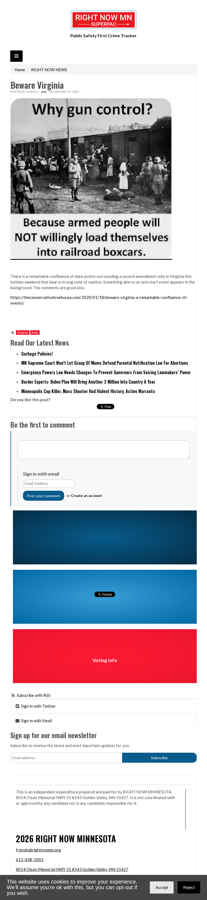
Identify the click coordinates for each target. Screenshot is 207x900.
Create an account (86, 495)
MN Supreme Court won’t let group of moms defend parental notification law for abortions (104, 363)
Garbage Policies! (37, 353)
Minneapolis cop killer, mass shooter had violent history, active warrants (88, 391)
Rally (35, 332)
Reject (189, 887)
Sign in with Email (36, 720)
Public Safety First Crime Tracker (103, 35)
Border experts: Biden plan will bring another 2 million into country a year (88, 382)
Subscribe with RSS (33, 695)
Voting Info (104, 660)
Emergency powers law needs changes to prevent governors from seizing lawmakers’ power (106, 372)
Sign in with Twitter (38, 706)
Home (20, 69)
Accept (162, 887)
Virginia (22, 332)
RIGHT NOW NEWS (49, 69)
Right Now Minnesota (76, 838)
